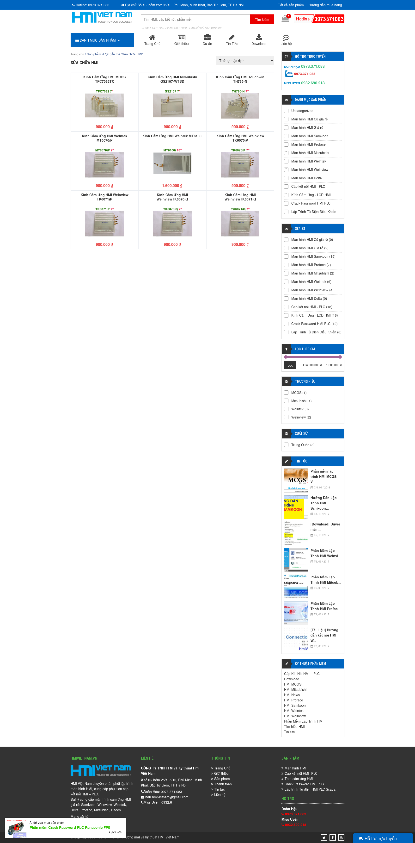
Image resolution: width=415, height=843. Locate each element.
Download (259, 43)
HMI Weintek (294, 710)
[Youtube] (341, 837)
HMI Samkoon (295, 705)
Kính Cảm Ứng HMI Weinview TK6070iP (240, 137)
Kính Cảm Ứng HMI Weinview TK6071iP (104, 196)
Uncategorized (302, 110)
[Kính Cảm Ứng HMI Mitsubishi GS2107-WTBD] (172, 104)
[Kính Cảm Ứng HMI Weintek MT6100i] (172, 163)
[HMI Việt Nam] (102, 21)
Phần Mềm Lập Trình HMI (303, 721)
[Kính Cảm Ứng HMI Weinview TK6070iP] (240, 163)
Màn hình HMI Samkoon (309, 135)
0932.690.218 (313, 83)
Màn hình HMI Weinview (309, 169)
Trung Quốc (300, 444)
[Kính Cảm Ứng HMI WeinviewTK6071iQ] (240, 222)
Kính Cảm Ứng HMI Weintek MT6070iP (104, 137)
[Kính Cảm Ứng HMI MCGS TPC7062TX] (104, 104)
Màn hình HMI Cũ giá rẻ (309, 119)
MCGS (296, 392)
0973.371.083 (313, 66)
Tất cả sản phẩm (291, 4)
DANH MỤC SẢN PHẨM (98, 40)
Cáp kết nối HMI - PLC (308, 186)
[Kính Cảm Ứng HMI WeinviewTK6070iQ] (172, 222)
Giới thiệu (181, 43)
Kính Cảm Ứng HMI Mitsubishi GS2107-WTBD (172, 79)
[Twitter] (324, 837)
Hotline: (91, 4)
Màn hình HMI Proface (308, 144)
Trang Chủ (152, 43)
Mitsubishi (298, 400)
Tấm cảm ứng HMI (299, 778)
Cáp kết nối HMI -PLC (301, 773)
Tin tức (289, 731)
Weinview (298, 417)
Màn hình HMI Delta (306, 177)
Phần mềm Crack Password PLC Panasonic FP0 (70, 827)
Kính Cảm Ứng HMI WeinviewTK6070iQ (172, 196)
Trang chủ (77, 54)
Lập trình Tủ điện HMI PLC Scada (310, 789)
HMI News (292, 694)
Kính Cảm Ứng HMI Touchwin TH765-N (240, 79)
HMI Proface (293, 700)
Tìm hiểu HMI (294, 726)
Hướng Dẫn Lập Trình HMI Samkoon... (324, 503)
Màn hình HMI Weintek (308, 161)
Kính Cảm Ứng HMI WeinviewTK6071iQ (240, 196)
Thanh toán (223, 783)
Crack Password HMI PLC (310, 203)
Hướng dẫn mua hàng (325, 4)
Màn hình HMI (295, 768)
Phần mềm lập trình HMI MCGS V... (323, 476)
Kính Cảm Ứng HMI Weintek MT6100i (172, 135)
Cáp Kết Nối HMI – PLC (302, 673)
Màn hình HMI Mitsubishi (310, 152)
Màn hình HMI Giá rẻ (307, 127)
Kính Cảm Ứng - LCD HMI (311, 194)
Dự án (207, 43)
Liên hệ (286, 43)
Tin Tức (232, 43)
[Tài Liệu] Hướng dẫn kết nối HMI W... (324, 635)
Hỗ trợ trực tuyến (380, 838)
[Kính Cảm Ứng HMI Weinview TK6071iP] (104, 222)
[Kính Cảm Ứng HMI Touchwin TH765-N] (240, 104)
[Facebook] (333, 837)
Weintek (297, 408)
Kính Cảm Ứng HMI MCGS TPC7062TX (104, 79)
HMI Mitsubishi (295, 689)
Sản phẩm (222, 778)
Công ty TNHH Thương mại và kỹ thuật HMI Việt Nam (138, 837)
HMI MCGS (292, 684)
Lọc (290, 365)
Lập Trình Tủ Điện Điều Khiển (313, 211)
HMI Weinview (295, 715)
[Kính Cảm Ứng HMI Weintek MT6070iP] (104, 163)
